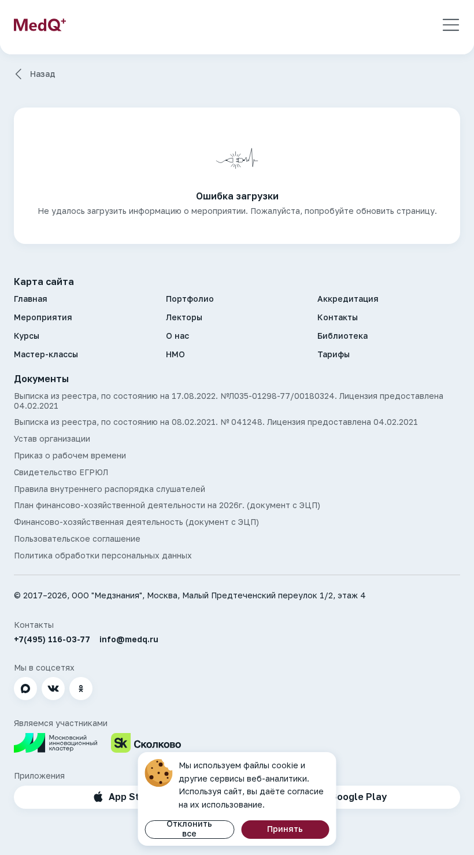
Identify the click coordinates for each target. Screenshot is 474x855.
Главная (30, 298)
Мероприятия (43, 317)
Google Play (358, 796)
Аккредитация (348, 298)
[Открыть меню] (451, 25)
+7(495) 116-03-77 (52, 639)
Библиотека (342, 335)
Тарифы (333, 354)
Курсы (26, 335)
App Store (132, 796)
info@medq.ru (128, 639)
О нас (177, 335)
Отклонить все (189, 829)
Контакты (337, 317)
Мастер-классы (46, 354)
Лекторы (184, 317)
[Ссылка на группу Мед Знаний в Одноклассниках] (80, 688)
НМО (175, 354)
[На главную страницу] (40, 24)
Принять (285, 829)
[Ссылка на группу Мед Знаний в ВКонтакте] (53, 688)
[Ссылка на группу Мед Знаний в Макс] (25, 688)
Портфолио (190, 298)
